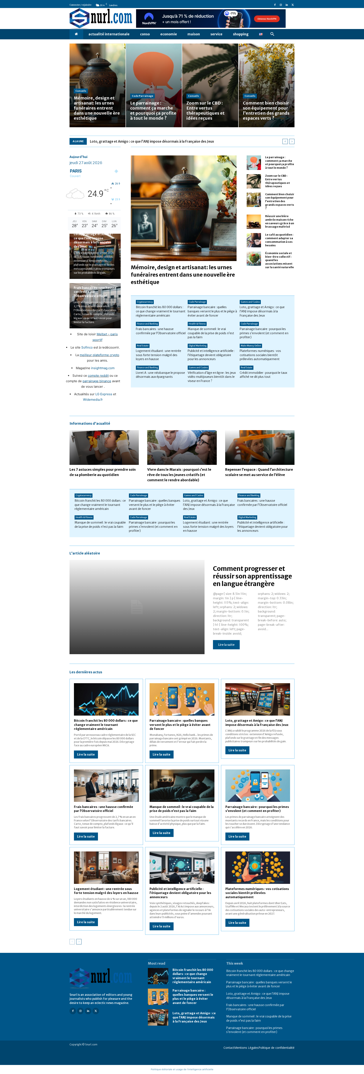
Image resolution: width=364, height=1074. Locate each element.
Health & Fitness (197, 323)
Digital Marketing (197, 345)
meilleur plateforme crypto (99, 355)
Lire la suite (226, 645)
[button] (272, 34)
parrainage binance (97, 381)
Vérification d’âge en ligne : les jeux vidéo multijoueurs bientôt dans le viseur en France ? (212, 377)
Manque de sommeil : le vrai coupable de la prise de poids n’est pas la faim (211, 333)
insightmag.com (103, 368)
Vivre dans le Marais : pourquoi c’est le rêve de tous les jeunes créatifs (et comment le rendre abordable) (179, 474)
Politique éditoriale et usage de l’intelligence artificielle (182, 1069)
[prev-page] (72, 941)
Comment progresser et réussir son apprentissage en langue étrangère (252, 576)
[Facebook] (275, 5)
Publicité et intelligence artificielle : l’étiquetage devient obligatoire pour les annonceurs (211, 355)
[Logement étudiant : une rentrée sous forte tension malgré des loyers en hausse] (106, 867)
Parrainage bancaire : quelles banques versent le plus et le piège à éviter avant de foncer (212, 311)
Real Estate (143, 345)
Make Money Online (251, 345)
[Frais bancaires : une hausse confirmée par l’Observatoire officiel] (106, 785)
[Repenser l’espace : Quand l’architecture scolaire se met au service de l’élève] (259, 447)
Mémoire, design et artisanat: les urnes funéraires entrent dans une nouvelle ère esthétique (183, 274)
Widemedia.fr (93, 400)
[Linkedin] (287, 5)
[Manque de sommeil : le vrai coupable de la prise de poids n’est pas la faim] (182, 785)
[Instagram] (281, 5)
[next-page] (79, 941)
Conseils (80, 90)
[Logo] (104, 978)
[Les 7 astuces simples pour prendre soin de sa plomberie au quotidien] (104, 447)
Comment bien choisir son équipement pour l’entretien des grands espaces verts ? (279, 201)
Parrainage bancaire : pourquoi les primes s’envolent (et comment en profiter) (264, 333)
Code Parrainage (142, 95)
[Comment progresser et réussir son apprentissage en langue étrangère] (137, 607)
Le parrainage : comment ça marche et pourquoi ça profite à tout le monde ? (279, 162)
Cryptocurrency (145, 302)
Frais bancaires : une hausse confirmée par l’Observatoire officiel (95, 292)
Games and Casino (250, 302)
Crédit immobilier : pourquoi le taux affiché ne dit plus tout (263, 375)
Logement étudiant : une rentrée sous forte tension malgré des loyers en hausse (158, 355)
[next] (291, 141)
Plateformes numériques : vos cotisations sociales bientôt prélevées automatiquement (260, 355)
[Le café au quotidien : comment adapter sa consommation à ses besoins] (254, 240)
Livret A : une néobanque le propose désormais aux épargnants (160, 375)
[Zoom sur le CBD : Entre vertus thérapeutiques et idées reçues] (210, 85)
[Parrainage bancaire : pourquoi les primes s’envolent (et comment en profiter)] (257, 785)
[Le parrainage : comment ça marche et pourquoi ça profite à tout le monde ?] (154, 85)
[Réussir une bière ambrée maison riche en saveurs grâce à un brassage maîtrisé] (254, 222)
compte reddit (98, 376)
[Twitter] (292, 5)
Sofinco (87, 347)
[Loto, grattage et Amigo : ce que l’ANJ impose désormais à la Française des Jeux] (257, 699)
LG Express (103, 394)
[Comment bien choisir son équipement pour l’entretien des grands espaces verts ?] (267, 85)
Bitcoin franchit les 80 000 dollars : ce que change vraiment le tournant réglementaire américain (160, 311)
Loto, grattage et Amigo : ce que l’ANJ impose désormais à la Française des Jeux (152, 141)
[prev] (285, 141)
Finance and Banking (147, 323)
